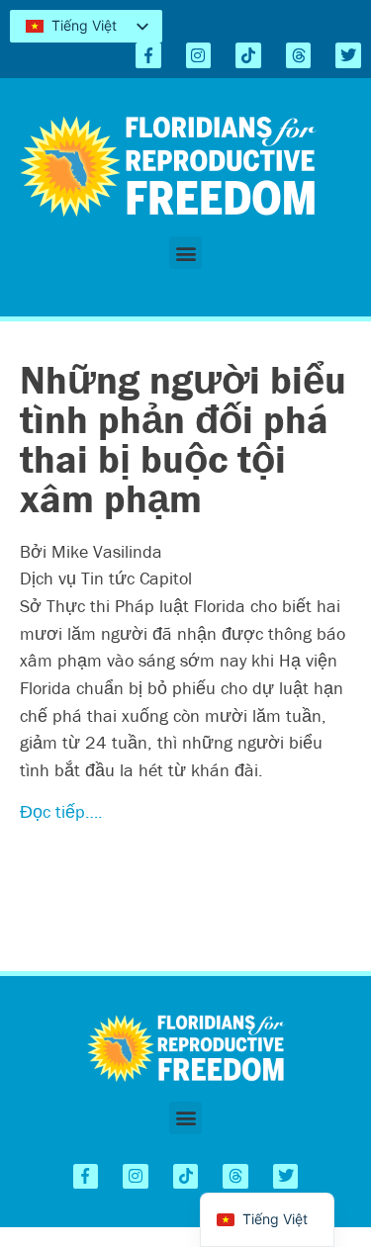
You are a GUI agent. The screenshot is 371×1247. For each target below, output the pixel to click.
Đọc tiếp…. (61, 811)
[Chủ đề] (299, 55)
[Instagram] (199, 55)
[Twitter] (348, 55)
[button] (185, 252)
